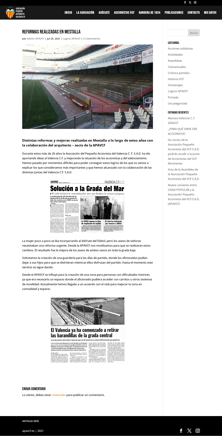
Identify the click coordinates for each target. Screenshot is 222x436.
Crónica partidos (179, 73)
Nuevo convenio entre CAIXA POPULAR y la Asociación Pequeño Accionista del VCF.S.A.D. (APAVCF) (184, 194)
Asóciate (104, 13)
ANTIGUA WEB (30, 421)
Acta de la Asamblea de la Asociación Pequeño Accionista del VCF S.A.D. (184, 174)
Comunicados (177, 67)
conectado (59, 395)
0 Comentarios (91, 38)
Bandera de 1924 (149, 13)
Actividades (175, 54)
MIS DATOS (210, 13)
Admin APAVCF (35, 38)
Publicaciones (174, 13)
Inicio (68, 13)
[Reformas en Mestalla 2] (87, 233)
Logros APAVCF (71, 38)
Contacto (194, 13)
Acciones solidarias (180, 48)
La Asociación (85, 13)
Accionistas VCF (124, 13)
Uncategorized (177, 103)
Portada (173, 97)
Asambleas (175, 61)
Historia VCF (176, 79)
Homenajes (175, 85)
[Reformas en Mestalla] (87, 363)
